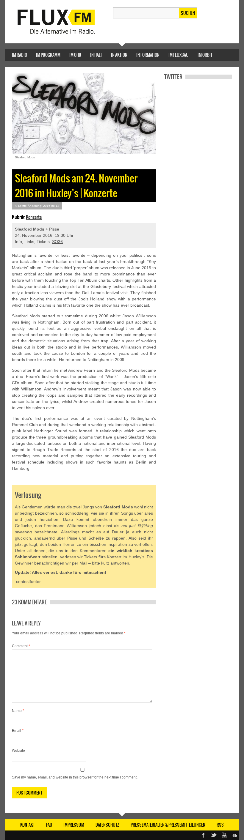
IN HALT (96, 55)
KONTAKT (27, 825)
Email (18, 731)
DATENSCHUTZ (107, 825)
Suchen (188, 13)
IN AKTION (119, 55)
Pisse (54, 229)
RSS (220, 825)
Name (18, 711)
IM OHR (75, 55)
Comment (21, 646)
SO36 (57, 241)
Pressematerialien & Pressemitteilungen (168, 825)
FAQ (49, 825)
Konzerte (34, 216)
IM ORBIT (205, 55)
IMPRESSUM (73, 825)
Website (18, 750)
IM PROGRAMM (48, 55)
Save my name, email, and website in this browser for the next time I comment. (74, 777)
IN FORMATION (147, 55)
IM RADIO (19, 55)
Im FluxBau (178, 55)
